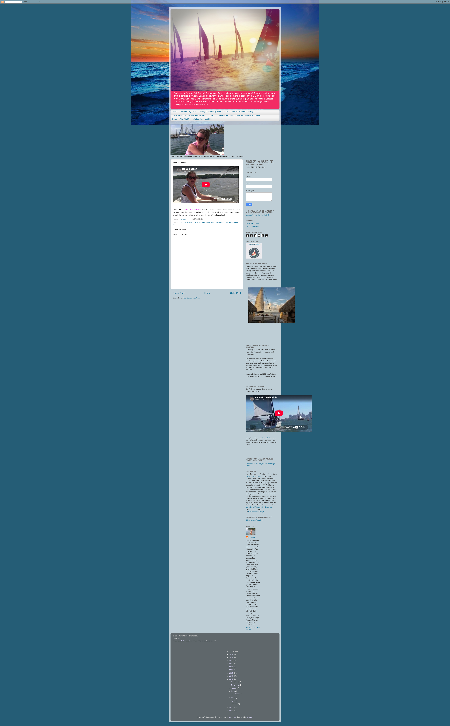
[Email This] (193, 219)
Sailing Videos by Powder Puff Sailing (238, 112)
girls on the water (208, 222)
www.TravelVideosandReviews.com (259, 507)
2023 (231, 661)
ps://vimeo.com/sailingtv (256, 511)
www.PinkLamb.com (254, 476)
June (233, 691)
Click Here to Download (254, 520)
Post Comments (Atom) (191, 298)
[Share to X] (197, 219)
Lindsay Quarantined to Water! (257, 215)
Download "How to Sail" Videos (248, 115)
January (234, 704)
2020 (231, 670)
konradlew (232, 717)
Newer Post (179, 293)
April (233, 701)
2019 (231, 673)
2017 (231, 679)
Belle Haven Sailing (186, 222)
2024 (231, 657)
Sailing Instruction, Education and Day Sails (188, 115)
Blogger (249, 717)
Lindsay (251, 537)
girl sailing (197, 222)
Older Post (235, 293)
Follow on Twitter (252, 224)
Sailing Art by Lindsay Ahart (210, 112)
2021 (231, 667)
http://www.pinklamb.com (267, 438)
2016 (231, 708)
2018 (231, 676)
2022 (231, 664)
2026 (231, 654)
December (235, 682)
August (234, 688)
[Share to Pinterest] (202, 219)
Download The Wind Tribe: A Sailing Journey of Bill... (192, 119)
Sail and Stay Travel (188, 112)
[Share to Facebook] (199, 219)
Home (175, 112)
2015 (231, 711)
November (235, 685)
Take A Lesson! (236, 694)
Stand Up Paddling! (225, 115)
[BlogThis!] (195, 219)
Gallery (212, 115)
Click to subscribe (252, 226)
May (233, 698)
